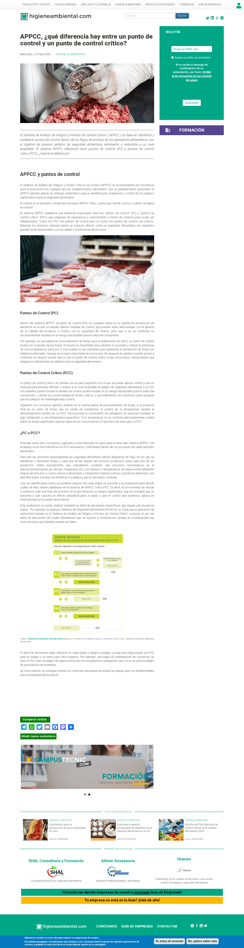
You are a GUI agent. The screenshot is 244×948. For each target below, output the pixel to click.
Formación (187, 4)
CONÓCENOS (106, 926)
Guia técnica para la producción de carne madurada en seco (67, 828)
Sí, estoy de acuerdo (169, 941)
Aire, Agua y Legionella (96, 4)
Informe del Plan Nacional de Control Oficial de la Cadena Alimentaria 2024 (201, 828)
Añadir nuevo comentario (38, 736)
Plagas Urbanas (65, 4)
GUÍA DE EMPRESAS (137, 926)
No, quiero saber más (202, 941)
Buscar (182, 15)
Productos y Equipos (36, 4)
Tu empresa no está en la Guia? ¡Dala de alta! (122, 900)
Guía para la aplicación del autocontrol (46, 638)
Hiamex (184, 859)
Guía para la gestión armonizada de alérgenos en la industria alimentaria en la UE (134, 828)
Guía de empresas (209, 4)
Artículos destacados (160, 4)
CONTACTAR (167, 926)
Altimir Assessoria (118, 860)
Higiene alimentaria (128, 4)
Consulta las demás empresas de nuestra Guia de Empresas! (122, 892)
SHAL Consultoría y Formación (56, 860)
